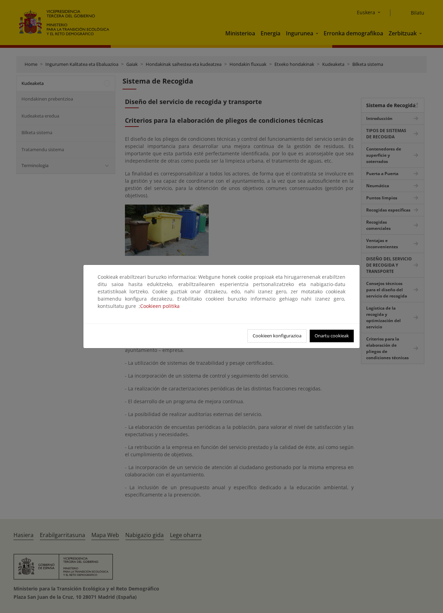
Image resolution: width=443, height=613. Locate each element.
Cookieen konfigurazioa (277, 336)
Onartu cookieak (332, 336)
